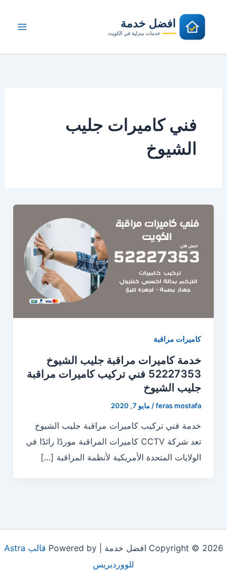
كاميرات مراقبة (177, 338)
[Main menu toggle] (22, 26)
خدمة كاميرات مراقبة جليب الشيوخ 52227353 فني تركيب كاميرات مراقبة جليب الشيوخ (114, 374)
